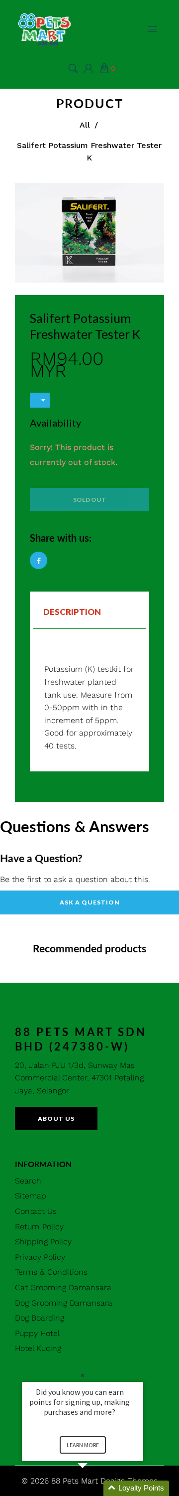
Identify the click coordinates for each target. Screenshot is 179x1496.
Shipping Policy (43, 1241)
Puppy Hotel (37, 1333)
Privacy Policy (40, 1257)
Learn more (83, 1445)
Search (28, 1181)
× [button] (83, 1375)
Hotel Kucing (38, 1348)
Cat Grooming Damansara (63, 1287)
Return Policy (39, 1226)
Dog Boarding (39, 1318)
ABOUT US (56, 1118)
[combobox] (40, 400)
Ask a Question (90, 902)
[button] (94, 1488)
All (85, 125)
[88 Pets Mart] (44, 28)
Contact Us (36, 1211)
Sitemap (30, 1195)
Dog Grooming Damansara (63, 1303)
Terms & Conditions (51, 1272)
